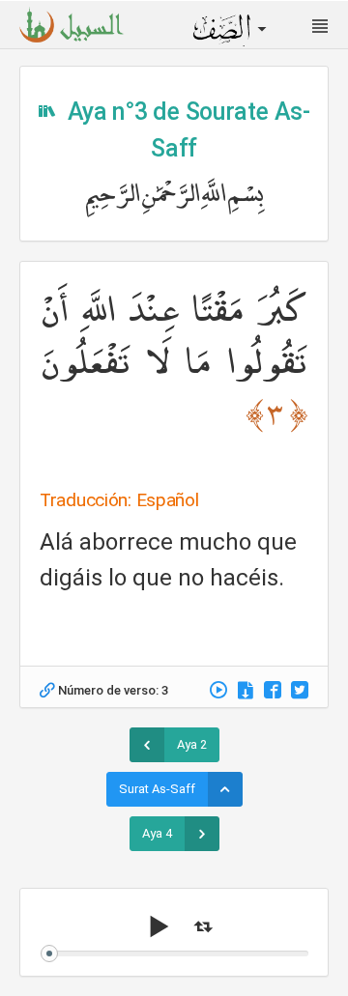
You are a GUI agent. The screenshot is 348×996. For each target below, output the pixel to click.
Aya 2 (192, 744)
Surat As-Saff (157, 789)
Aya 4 (157, 833)
